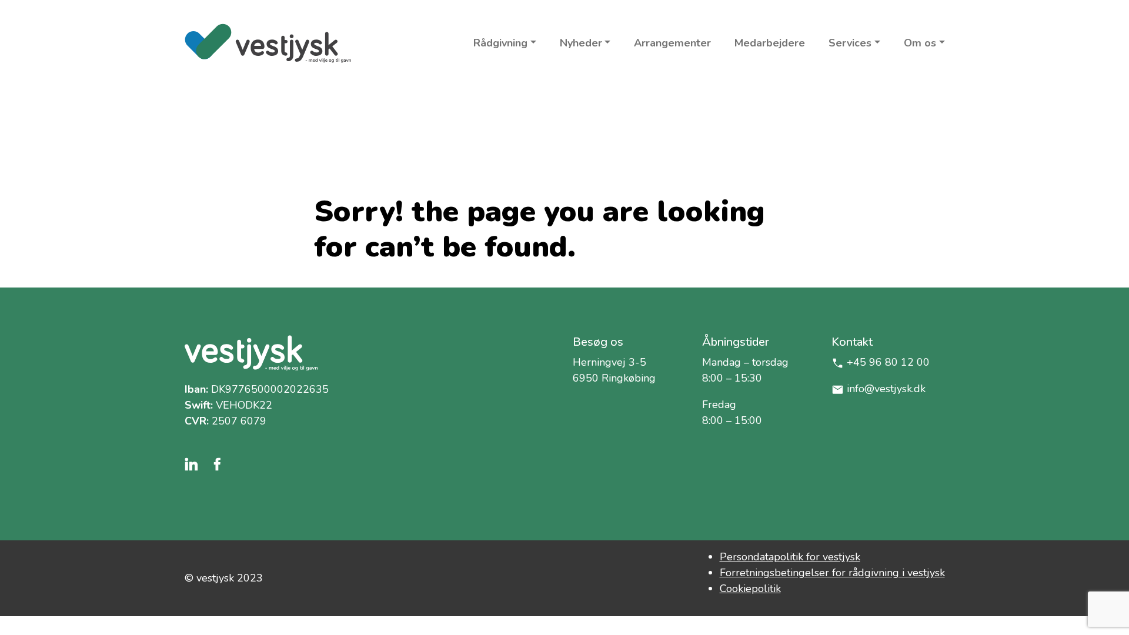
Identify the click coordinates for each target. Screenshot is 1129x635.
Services (850, 43)
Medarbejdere (769, 43)
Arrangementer (672, 43)
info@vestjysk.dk (886, 389)
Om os (920, 43)
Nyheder (581, 43)
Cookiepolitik (750, 588)
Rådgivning (500, 43)
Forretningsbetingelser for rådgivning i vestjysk (832, 573)
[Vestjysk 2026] (268, 43)
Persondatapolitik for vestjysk (790, 557)
